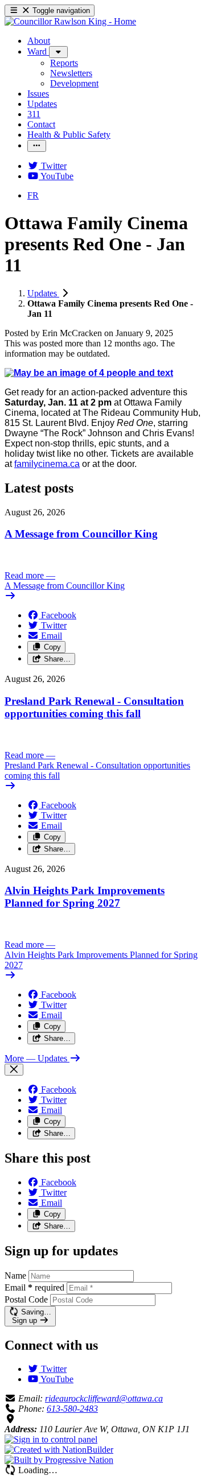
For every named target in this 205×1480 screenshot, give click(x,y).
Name (15, 1275)
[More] (58, 52)
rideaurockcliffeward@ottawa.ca (104, 1398)
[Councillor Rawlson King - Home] (70, 21)
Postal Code (26, 1299)
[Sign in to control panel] (51, 1439)
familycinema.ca (47, 464)
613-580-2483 (72, 1408)
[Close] (14, 1070)
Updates (43, 293)
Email (34, 1287)
